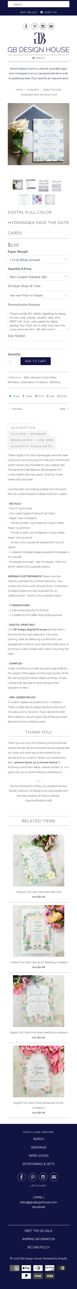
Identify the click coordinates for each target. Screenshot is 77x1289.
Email (64, 396)
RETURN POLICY (39, 1247)
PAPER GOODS (38, 1155)
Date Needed (16, 336)
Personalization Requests (24, 304)
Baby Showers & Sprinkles (40, 377)
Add (52, 396)
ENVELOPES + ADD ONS (32, 440)
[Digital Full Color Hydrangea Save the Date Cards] (38, 134)
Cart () (50, 12)
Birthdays (14, 382)
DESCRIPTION (23, 427)
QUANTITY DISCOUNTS (31, 446)
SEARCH (38, 1139)
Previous (17, 408)
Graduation (27, 382)
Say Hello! (28, 12)
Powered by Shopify (55, 1258)
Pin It (41, 396)
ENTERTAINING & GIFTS (38, 1164)
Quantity (14, 354)
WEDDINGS (38, 1147)
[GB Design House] (38, 43)
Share (29, 396)
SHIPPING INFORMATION (38, 1239)
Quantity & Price (19, 269)
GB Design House (30, 1258)
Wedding (54, 382)
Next (63, 408)
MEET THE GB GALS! (38, 1230)
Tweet (16, 396)
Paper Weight (18, 251)
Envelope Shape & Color (24, 286)
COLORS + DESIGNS (28, 433)
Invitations (42, 382)
